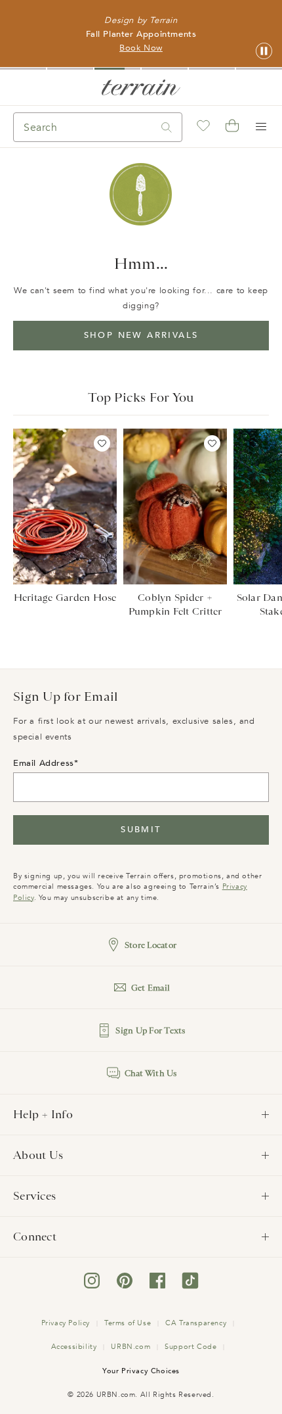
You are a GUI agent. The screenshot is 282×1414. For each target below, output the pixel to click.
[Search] (166, 127)
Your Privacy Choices (141, 1371)
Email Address (43, 763)
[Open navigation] (261, 126)
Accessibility (74, 1346)
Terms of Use (127, 1323)
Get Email (150, 988)
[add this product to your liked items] (102, 443)
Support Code (190, 1346)
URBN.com (130, 1346)
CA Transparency (195, 1323)
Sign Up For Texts (150, 1030)
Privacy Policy (65, 1323)
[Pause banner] (264, 51)
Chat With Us (151, 1073)
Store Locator (150, 945)
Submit (141, 829)
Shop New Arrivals (141, 335)
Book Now (141, 48)
